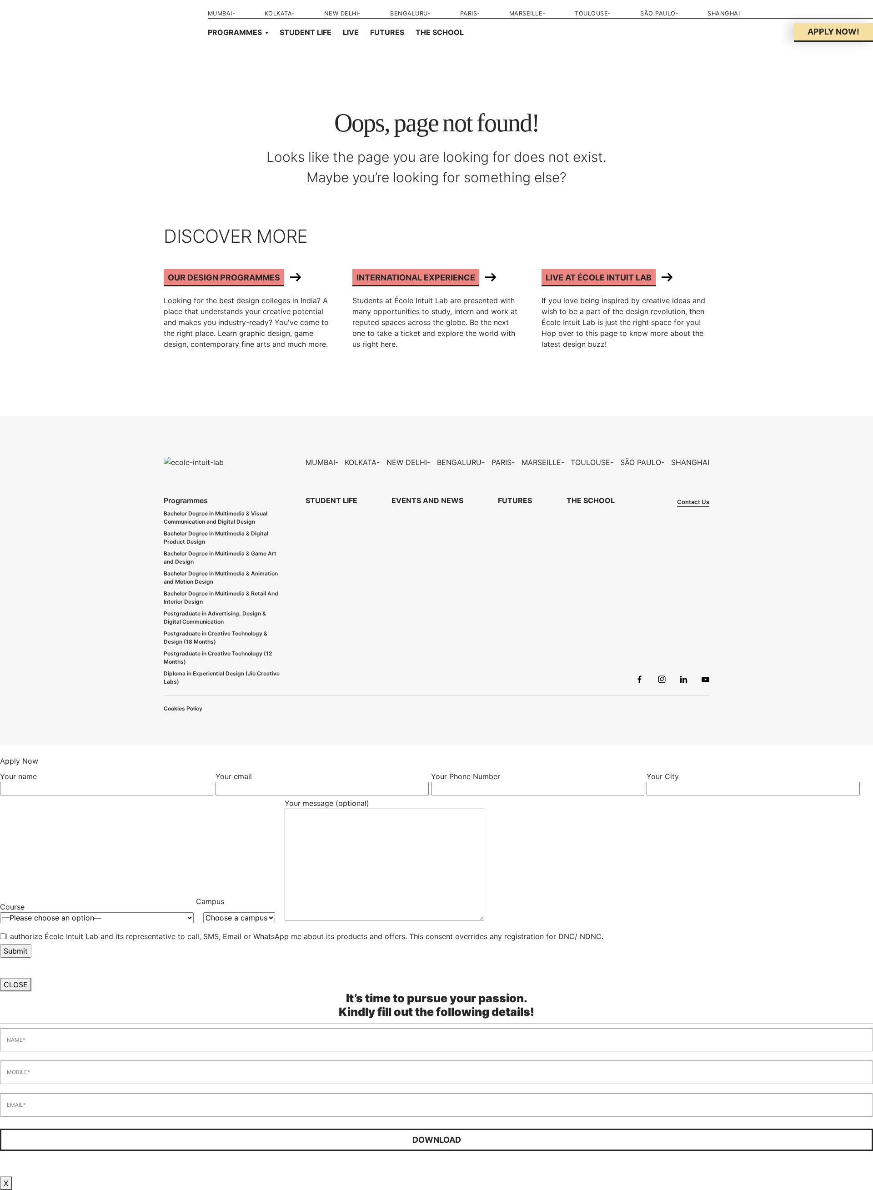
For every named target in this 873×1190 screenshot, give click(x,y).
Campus (210, 901)
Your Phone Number (465, 776)
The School (440, 32)
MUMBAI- (222, 13)
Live (351, 32)
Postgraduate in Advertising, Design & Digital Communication (215, 617)
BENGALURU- (410, 13)
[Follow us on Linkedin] (683, 680)
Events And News (427, 500)
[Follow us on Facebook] (639, 680)
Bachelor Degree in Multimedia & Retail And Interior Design (221, 597)
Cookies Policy (183, 708)
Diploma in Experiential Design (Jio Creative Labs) (222, 677)
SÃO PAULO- (659, 13)
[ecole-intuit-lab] (194, 462)
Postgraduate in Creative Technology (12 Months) (218, 657)
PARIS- (470, 13)
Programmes (235, 32)
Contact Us (693, 501)
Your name (18, 776)
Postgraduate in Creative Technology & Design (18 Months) (215, 637)
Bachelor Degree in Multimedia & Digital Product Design (216, 537)
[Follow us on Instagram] (662, 680)
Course (14, 906)
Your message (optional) (327, 803)
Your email (234, 776)
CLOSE (16, 984)
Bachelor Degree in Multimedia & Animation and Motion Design (221, 577)
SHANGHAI (723, 13)
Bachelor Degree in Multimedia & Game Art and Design (220, 557)
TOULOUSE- (593, 13)
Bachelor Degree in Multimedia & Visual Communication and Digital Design (215, 517)
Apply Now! (833, 31)
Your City (663, 776)
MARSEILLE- (527, 13)
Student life (305, 32)
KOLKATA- (280, 13)
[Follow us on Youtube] (705, 680)
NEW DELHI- (342, 13)
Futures (387, 32)
